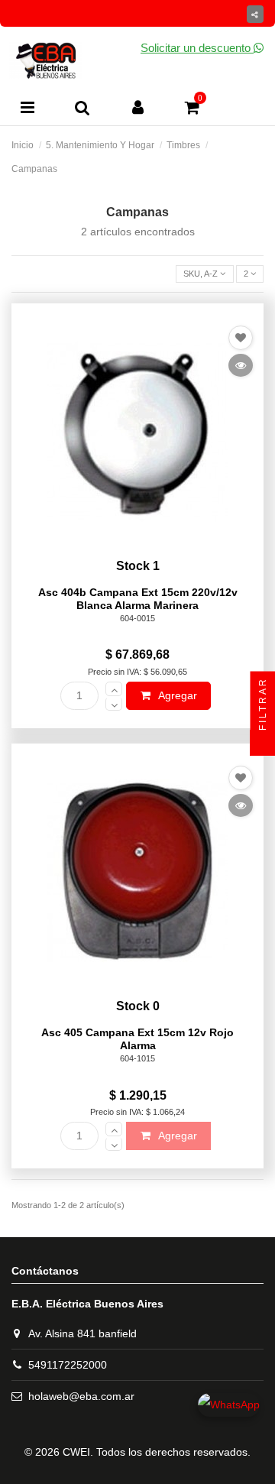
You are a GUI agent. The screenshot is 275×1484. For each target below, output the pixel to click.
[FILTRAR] (262, 743)
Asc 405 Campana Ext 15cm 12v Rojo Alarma (137, 1038)
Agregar (176, 695)
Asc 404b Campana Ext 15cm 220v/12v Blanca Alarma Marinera (138, 598)
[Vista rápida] (240, 365)
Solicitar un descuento (197, 47)
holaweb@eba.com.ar (81, 1396)
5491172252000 (67, 1365)
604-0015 (137, 618)
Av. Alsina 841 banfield (82, 1333)
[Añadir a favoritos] (240, 338)
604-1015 (137, 1058)
